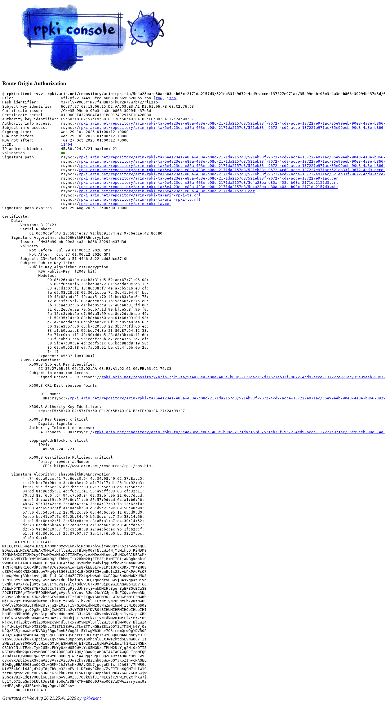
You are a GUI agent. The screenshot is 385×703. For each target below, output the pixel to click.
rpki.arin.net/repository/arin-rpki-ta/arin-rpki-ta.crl (140, 195)
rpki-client (92, 698)
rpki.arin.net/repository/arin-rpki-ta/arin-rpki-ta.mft (140, 199)
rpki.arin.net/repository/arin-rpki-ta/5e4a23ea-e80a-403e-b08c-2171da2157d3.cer (167, 191)
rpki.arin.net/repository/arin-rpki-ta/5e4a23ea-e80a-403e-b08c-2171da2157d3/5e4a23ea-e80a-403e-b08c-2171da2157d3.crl (208, 182)
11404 (66, 144)
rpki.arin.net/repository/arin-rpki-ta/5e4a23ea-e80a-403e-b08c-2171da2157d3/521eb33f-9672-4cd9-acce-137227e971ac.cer (208, 178)
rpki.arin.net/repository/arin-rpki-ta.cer (125, 204)
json (171, 98)
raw (159, 98)
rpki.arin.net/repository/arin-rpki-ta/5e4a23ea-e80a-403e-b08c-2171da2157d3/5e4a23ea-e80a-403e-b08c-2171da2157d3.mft (208, 187)
